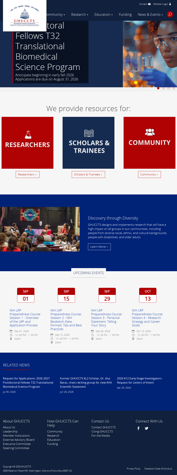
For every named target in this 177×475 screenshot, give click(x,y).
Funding (125, 14)
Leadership (10, 431)
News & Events (149, 14)
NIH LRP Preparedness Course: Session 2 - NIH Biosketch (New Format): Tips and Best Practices (66, 320)
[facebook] (139, 428)
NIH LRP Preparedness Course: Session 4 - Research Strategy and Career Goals (147, 318)
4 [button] (174, 89)
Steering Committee (16, 448)
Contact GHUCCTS (103, 427)
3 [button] (169, 89)
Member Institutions (16, 435)
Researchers (26, 174)
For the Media (100, 435)
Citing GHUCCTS (102, 431)
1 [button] (159, 89)
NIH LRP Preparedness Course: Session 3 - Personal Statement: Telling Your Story (106, 318)
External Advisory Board (18, 440)
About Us (9, 427)
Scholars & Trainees (87, 174)
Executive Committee (17, 444)
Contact (143, 4)
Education (102, 14)
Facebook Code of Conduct (158, 468)
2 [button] (164, 89)
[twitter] (147, 428)
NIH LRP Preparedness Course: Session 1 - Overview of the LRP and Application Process (25, 318)
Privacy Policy (133, 468)
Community (53, 14)
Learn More (98, 247)
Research (78, 14)
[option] (88, 56)
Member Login (160, 4)
